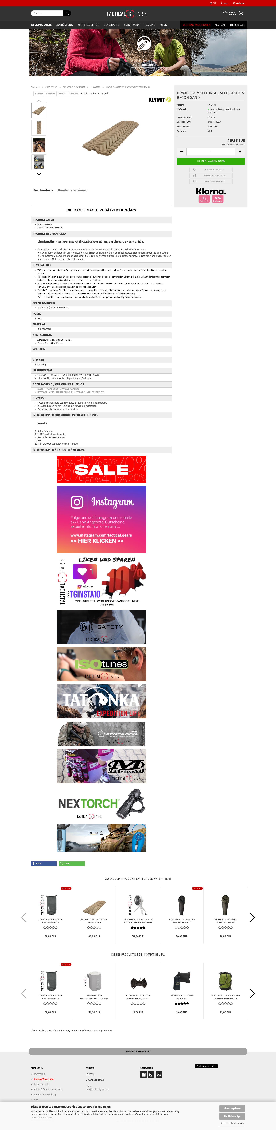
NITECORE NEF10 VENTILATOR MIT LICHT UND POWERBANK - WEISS (138, 921)
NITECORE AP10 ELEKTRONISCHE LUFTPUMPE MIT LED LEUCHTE (94, 997)
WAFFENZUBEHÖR (88, 25)
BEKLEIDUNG (111, 25)
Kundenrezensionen (73, 190)
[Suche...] (67, 13)
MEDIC (164, 25)
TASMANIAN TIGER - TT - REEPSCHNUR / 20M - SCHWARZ (138, 997)
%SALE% (220, 25)
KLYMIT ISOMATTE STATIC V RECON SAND (94, 921)
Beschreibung (43, 190)
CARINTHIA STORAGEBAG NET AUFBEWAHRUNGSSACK (225, 997)
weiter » (62, 93)
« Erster (39, 93)
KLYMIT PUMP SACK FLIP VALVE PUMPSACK (50, 921)
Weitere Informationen (232, 1123)
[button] (39, 174)
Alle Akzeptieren (232, 1108)
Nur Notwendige (232, 1116)
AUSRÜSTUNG (64, 25)
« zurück (50, 93)
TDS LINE (149, 25)
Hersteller (237, 25)
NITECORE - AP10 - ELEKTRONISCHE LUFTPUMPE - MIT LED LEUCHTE (70, 392)
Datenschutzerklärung (41, 1117)
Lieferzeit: (182, 109)
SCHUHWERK (131, 25)
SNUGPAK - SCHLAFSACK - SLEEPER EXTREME (182, 921)
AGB (36, 1099)
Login (225, 3)
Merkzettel (240, 3)
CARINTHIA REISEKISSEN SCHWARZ (182, 997)
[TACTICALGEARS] (126, 13)
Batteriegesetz (41, 1084)
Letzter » (74, 93)
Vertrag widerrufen (206, 1066)
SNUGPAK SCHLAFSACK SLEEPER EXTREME (225, 921)
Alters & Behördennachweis (48, 1089)
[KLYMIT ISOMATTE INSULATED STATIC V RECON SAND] (110, 136)
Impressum (40, 1074)
